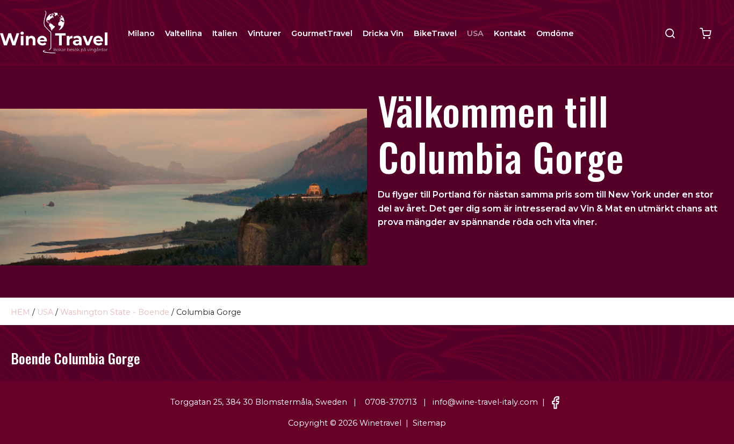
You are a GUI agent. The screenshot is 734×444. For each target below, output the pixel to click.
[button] (670, 33)
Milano (141, 33)
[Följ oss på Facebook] (555, 402)
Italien (225, 33)
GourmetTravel (321, 33)
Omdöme (555, 33)
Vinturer (264, 33)
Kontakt (510, 33)
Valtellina (183, 33)
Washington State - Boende (114, 312)
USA (475, 33)
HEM (20, 312)
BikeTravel (435, 33)
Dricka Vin (383, 33)
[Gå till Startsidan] (53, 31)
